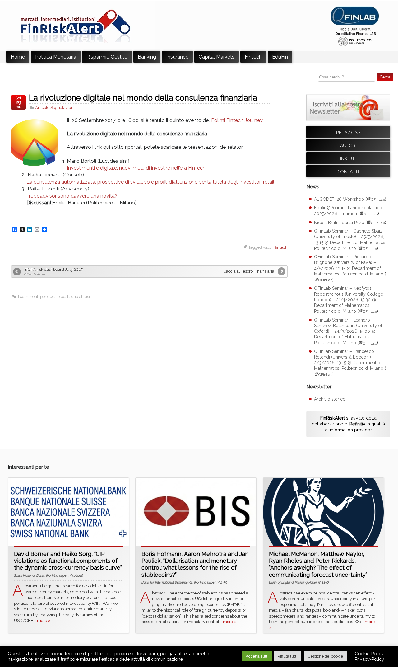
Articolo (42, 107)
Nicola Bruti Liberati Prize (339, 222)
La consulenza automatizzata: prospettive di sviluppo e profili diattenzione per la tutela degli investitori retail (150, 182)
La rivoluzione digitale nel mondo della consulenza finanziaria (143, 97)
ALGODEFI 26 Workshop (339, 199)
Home (18, 57)
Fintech (253, 57)
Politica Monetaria (55, 57)
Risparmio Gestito (106, 57)
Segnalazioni (62, 107)
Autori (348, 145)
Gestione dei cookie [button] (325, 656)
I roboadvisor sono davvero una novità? (72, 196)
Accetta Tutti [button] (257, 656)
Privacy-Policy (369, 659)
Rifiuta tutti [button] (287, 656)
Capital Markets (216, 57)
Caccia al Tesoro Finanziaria (249, 271)
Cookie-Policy (369, 653)
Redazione (348, 132)
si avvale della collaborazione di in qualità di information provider (348, 423)
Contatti (348, 171)
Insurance (177, 57)
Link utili (348, 158)
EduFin (280, 57)
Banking (147, 57)
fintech (281, 247)
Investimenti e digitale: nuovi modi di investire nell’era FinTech (136, 168)
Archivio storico (329, 399)
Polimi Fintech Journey (237, 120)
